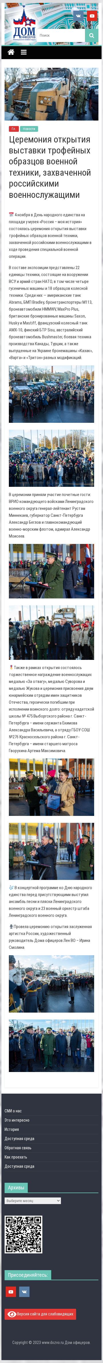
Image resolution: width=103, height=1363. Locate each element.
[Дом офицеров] (11, 52)
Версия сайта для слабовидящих (44, 1314)
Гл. (14, 129)
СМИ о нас (13, 1111)
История (12, 1129)
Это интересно (17, 1120)
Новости (29, 129)
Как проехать (16, 1157)
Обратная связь (18, 1148)
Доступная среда (19, 1138)
